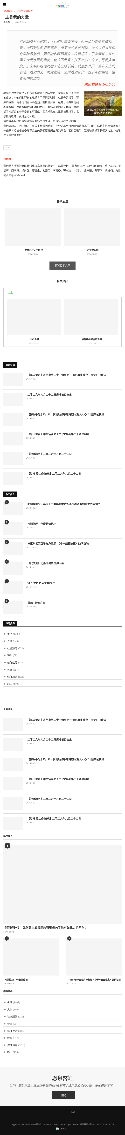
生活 (9, 634)
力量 (7, 148)
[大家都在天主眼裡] (33, 227)
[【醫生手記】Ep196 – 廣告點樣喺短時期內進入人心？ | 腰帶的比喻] (13, 419)
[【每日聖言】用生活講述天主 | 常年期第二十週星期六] (13, 438)
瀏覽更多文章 (62, 265)
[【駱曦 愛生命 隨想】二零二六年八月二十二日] (13, 478)
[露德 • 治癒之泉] (13, 607)
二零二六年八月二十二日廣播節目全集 (49, 394)
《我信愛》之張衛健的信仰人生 (45, 563)
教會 (9, 669)
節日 (9, 684)
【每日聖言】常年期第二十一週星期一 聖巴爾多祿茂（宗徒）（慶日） (67, 374)
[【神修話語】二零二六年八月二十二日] (13, 458)
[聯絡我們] (81, 1112)
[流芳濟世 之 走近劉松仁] (13, 587)
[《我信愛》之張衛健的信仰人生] (13, 568)
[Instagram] (57, 1112)
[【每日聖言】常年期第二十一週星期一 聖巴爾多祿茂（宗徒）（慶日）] (13, 379)
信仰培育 (12, 676)
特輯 (9, 655)
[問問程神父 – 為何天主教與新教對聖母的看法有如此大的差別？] (13, 508)
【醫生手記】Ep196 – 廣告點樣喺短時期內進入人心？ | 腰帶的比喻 (65, 414)
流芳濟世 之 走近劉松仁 (40, 583)
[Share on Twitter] (9, 190)
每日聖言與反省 (25, 11)
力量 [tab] (10, 292)
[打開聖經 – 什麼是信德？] (13, 528)
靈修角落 (8, 11)
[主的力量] (34, 317)
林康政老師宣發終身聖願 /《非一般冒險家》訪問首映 (57, 543)
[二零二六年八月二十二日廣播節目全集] (13, 399)
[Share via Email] (16, 190)
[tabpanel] (62, 322)
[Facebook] (43, 1112)
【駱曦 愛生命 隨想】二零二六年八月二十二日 (53, 473)
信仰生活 (12, 662)
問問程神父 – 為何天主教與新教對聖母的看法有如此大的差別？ (63, 504)
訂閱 (63, 1095)
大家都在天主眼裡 (33, 250)
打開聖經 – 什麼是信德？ (41, 523)
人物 (9, 641)
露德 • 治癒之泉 (35, 602)
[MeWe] (73, 1113)
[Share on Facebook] (6, 190)
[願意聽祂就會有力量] (91, 317)
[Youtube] (64, 1112)
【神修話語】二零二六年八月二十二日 (49, 453)
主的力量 (34, 339)
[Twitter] (50, 1112)
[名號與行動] (92, 227)
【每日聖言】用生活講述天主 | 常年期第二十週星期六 (57, 434)
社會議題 (12, 648)
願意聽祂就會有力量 (91, 339)
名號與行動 (92, 250)
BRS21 (6, 22)
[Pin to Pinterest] (13, 190)
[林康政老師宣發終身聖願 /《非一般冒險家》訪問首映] (13, 548)
